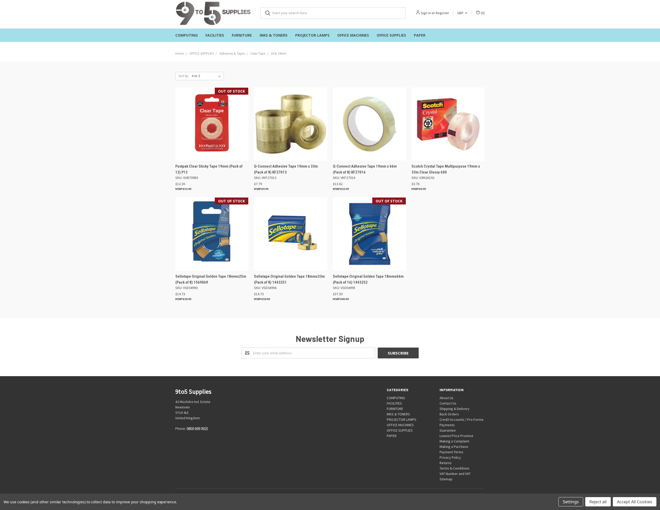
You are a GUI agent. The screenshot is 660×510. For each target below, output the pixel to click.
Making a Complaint (454, 441)
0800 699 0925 (197, 428)
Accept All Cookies (634, 502)
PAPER (419, 35)
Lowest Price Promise (456, 435)
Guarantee (448, 430)
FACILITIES (214, 35)
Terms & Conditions (454, 468)
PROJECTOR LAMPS (312, 35)
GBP (460, 13)
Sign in (426, 13)
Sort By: (183, 76)
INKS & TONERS (273, 35)
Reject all (598, 502)
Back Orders (449, 414)
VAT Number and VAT (455, 473)
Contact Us (448, 403)
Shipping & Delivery (454, 408)
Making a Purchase (454, 446)
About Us (446, 398)
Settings (571, 502)
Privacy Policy (450, 457)
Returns (446, 462)
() (482, 13)
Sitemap (446, 479)
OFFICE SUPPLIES (391, 35)
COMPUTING (186, 35)
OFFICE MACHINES (353, 35)
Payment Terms (451, 452)
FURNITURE (242, 35)
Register (442, 13)
